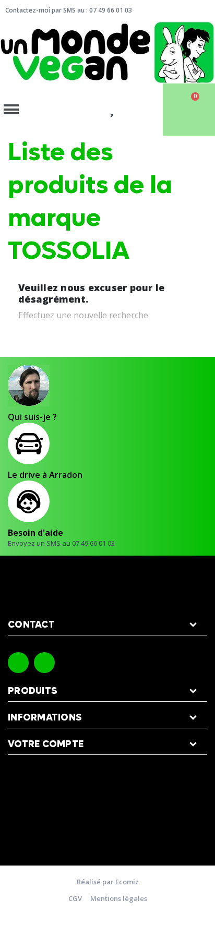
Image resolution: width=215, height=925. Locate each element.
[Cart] (189, 109)
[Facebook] (18, 662)
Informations (45, 718)
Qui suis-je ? (32, 417)
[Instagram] (44, 662)
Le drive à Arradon (45, 474)
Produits (32, 691)
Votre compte (45, 744)
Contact (31, 625)
